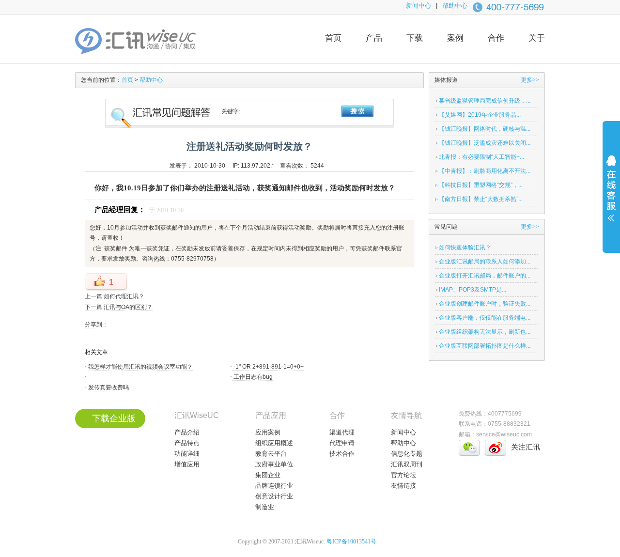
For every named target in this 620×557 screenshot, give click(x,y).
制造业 (264, 507)
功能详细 (187, 453)
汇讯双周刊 (406, 464)
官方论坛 (403, 475)
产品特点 (187, 443)
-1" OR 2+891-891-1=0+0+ (268, 366)
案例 (455, 38)
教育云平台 (271, 453)
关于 (536, 38)
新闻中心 (418, 5)
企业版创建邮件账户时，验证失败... (484, 303)
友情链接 (403, 485)
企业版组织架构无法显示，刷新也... (484, 331)
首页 (333, 38)
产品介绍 (187, 432)
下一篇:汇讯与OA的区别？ (119, 307)
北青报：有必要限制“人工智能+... (481, 157)
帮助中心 (454, 5)
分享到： (96, 324)
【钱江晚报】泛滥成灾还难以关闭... (484, 142)
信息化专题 (406, 453)
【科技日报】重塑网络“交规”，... (481, 185)
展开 (611, 194)
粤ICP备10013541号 (351, 541)
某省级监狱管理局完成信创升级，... (484, 100)
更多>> (530, 80)
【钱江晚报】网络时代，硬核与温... (484, 128)
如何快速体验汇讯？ (465, 247)
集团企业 (267, 475)
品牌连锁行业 (274, 485)
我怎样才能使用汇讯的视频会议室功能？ (140, 366)
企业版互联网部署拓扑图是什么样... (484, 345)
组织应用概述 (274, 443)
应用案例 (267, 432)
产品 (374, 38)
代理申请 (342, 443)
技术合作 (342, 453)
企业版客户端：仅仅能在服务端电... (484, 317)
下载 (414, 38)
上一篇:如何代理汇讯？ (114, 296)
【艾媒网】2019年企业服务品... (480, 114)
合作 (496, 38)
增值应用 (187, 464)
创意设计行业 (274, 496)
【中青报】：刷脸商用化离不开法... (484, 171)
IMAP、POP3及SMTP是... (472, 289)
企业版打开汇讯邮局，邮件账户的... (484, 275)
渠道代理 (342, 432)
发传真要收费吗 (108, 387)
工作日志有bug (252, 376)
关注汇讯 (525, 447)
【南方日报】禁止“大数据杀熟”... (481, 199)
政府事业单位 (274, 464)
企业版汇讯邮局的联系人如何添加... (484, 261)
